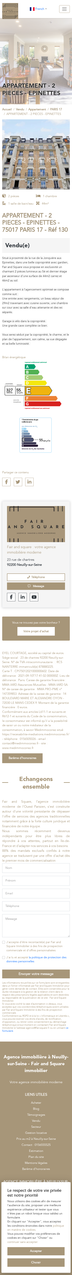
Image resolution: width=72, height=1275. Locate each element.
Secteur (36, 1127)
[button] (65, 154)
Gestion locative (36, 1133)
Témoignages (36, 1115)
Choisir (36, 1262)
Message (38, 586)
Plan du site (36, 1157)
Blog (36, 1109)
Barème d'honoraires (22, 758)
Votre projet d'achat (36, 631)
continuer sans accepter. (22, 1242)
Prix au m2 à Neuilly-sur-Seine (36, 1139)
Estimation (36, 1151)
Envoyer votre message (36, 974)
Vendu (36, 1121)
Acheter (36, 1103)
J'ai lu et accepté (36, 959)
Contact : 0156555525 (36, 1145)
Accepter (36, 1251)
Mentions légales (36, 1163)
